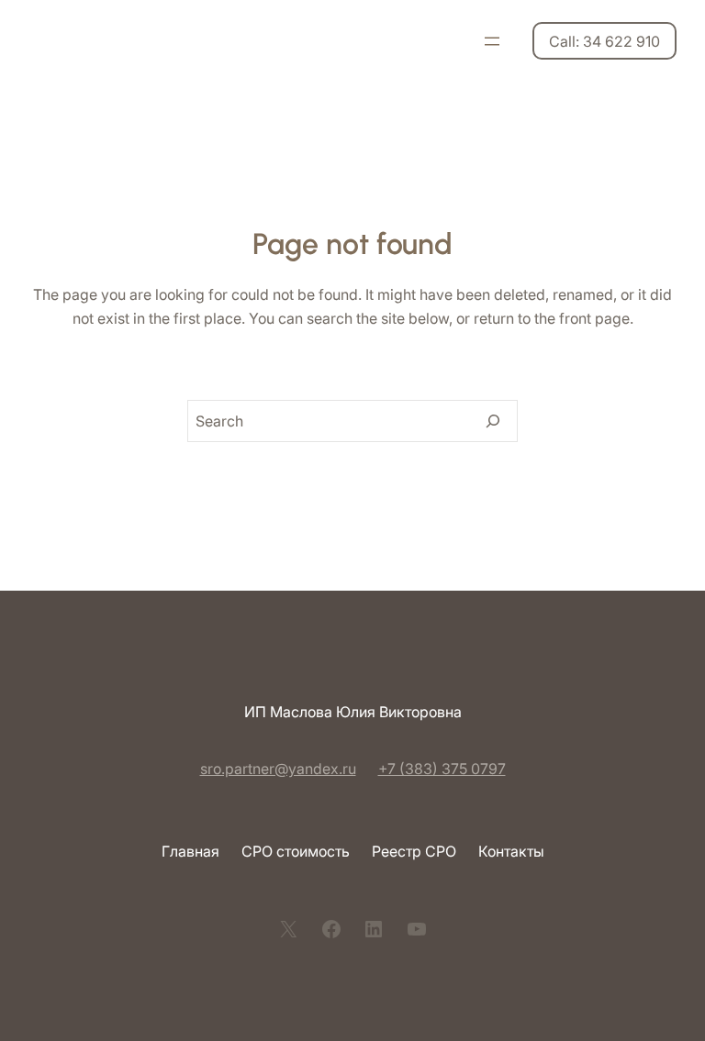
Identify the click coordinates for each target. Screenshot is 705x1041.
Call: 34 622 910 (604, 41)
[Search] (493, 420)
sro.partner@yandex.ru (278, 768)
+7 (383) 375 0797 (442, 768)
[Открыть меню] (492, 41)
